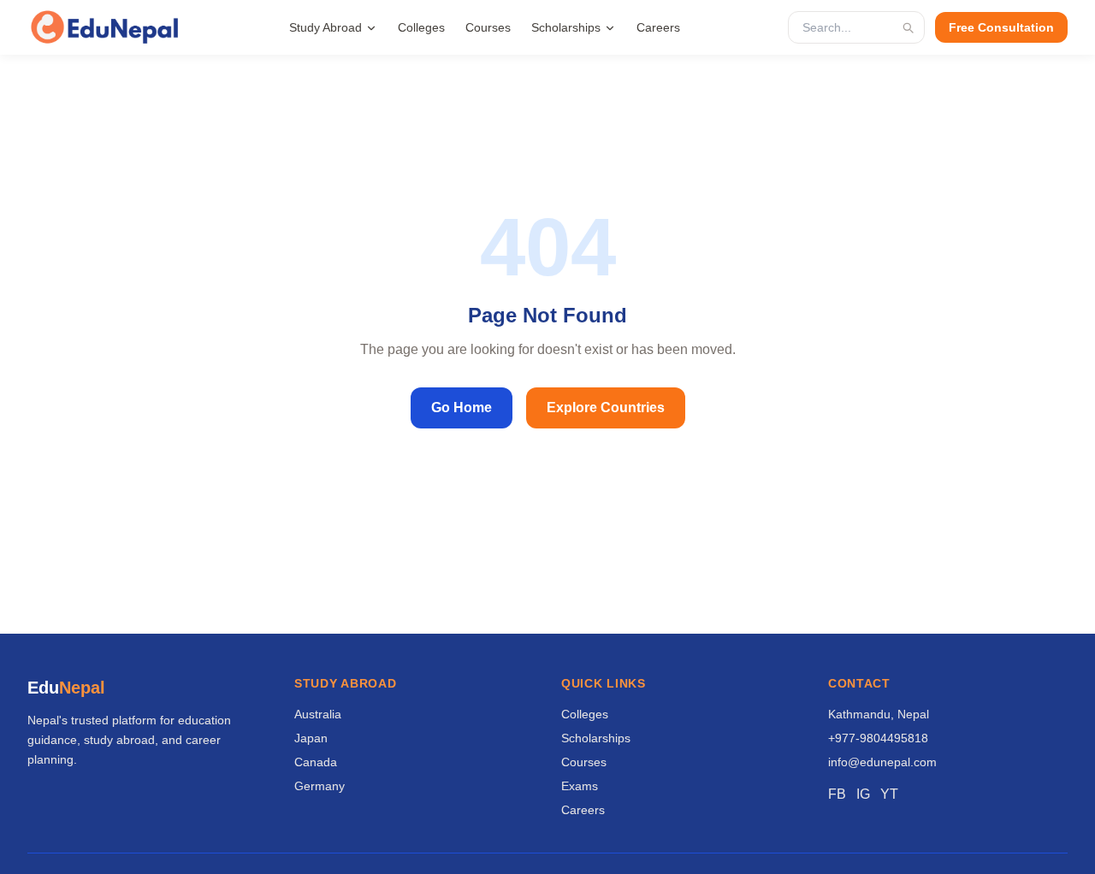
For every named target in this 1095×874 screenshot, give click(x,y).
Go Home (461, 407)
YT (889, 794)
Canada (315, 762)
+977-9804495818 (878, 738)
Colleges (421, 27)
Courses (488, 27)
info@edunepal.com (882, 762)
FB (837, 794)
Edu (66, 687)
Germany (319, 786)
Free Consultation (1001, 27)
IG (863, 794)
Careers (658, 27)
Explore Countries (606, 407)
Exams (579, 786)
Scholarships (566, 27)
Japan (311, 738)
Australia (317, 714)
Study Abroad (325, 27)
